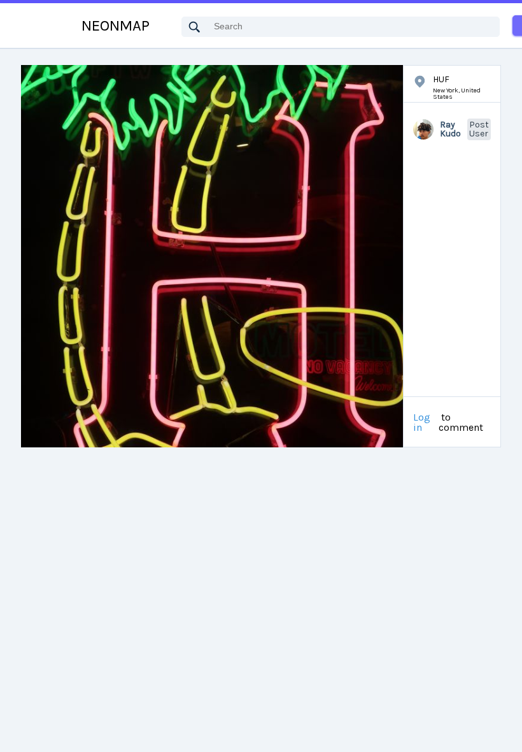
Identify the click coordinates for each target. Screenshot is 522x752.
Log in (421, 422)
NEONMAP (115, 25)
